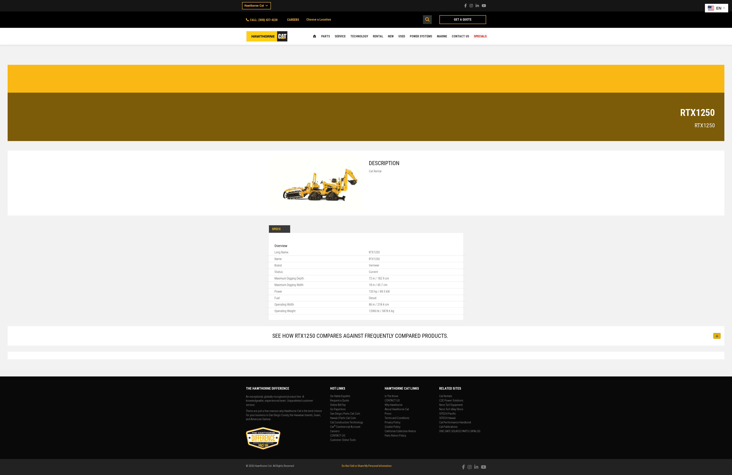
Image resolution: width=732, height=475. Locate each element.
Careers (335, 431)
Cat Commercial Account (345, 426)
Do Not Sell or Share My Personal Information (367, 466)
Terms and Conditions (397, 418)
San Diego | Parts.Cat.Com (345, 413)
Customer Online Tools (343, 440)
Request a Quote (339, 400)
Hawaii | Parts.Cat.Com (343, 418)
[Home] (314, 36)
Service (340, 36)
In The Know (391, 396)
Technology (359, 36)
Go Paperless (338, 409)
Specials (480, 36)
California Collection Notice (400, 431)
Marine (442, 36)
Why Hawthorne (393, 405)
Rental (378, 36)
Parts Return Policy (395, 435)
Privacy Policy (392, 422)
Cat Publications (448, 426)
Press (388, 413)
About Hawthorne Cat (397, 409)
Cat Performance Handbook (455, 422)
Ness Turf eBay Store (451, 409)
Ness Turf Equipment (451, 405)
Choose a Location (318, 19)
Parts (325, 36)
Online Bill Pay (338, 405)
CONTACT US (460, 36)
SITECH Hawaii (447, 418)
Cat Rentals (445, 396)
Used (401, 36)
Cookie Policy (392, 426)
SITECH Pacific (447, 413)
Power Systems (421, 36)
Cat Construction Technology (346, 422)
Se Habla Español (340, 396)
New (391, 36)
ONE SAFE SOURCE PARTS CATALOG (459, 431)
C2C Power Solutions (451, 400)
